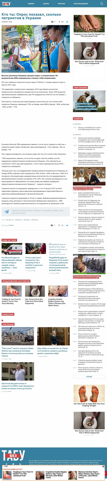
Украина (35, 220)
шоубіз (46, 3)
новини (31, 3)
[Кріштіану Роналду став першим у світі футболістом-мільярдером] (89, 177)
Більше (89, 377)
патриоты (10, 220)
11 (55, 21)
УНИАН (11, 225)
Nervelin (89, 408)
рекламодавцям (81, 3)
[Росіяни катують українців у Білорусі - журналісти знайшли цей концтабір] (89, 264)
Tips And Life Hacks (89, 435)
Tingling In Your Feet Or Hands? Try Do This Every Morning (11, 301)
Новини (27, 220)
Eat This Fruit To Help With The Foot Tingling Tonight (89, 404)
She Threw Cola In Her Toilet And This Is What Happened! (34, 301)
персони (61, 3)
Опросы (19, 220)
